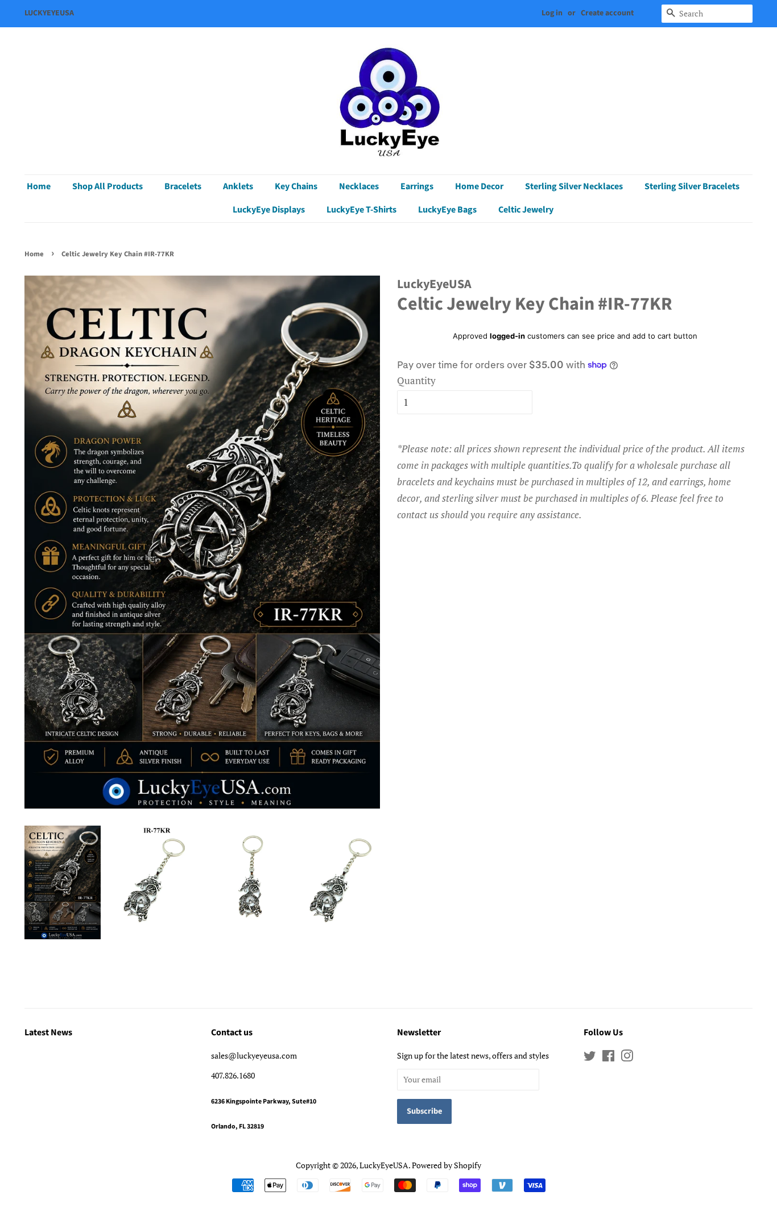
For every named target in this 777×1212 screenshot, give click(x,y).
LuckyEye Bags (447, 209)
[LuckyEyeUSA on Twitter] (590, 1057)
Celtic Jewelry (525, 209)
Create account (607, 13)
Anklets (238, 186)
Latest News (48, 1032)
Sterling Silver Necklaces (574, 186)
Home (39, 186)
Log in (552, 13)
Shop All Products (107, 186)
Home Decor (479, 186)
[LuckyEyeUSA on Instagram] (627, 1057)
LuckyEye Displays (269, 209)
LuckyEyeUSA (383, 1165)
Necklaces (359, 186)
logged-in (507, 335)
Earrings (416, 186)
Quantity (416, 380)
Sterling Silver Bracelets (691, 186)
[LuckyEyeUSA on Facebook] (608, 1057)
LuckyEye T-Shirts (361, 209)
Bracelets (182, 186)
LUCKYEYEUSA (49, 13)
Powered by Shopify (446, 1165)
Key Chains (296, 186)
